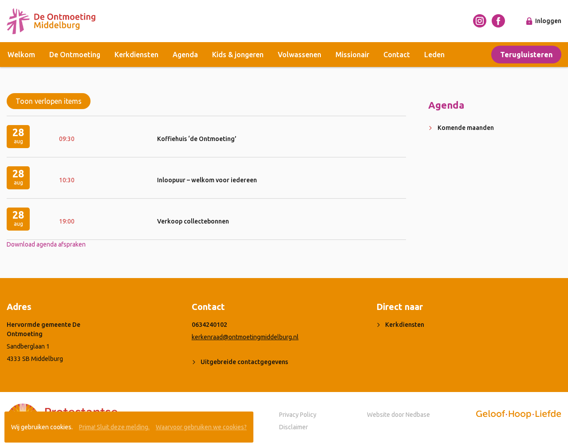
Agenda (185, 55)
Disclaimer (293, 427)
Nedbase (418, 414)
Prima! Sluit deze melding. (114, 427)
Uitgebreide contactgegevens (244, 361)
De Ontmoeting (74, 55)
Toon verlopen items (49, 101)
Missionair (352, 55)
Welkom (21, 55)
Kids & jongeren (238, 55)
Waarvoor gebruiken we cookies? (201, 427)
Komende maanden (466, 127)
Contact (396, 55)
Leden (434, 55)
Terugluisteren (526, 55)
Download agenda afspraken (46, 244)
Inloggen (548, 20)
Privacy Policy (297, 414)
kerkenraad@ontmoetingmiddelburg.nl (245, 337)
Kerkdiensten (136, 55)
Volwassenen (299, 55)
